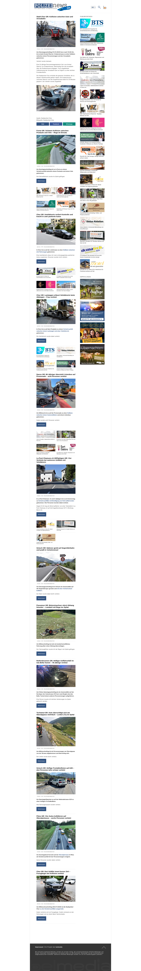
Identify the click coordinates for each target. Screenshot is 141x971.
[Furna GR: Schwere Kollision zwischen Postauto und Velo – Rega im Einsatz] (55, 149)
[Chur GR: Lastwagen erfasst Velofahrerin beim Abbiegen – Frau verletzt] (55, 311)
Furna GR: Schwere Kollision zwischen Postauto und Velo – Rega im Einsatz (52, 131)
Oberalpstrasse (64, 855)
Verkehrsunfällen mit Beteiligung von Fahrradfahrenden (56, 501)
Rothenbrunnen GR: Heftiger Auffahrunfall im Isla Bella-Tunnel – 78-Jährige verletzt (55, 662)
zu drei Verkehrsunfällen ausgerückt (51, 909)
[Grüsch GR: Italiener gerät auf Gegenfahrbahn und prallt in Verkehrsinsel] (55, 567)
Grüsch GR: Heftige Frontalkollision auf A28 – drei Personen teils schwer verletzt (55, 769)
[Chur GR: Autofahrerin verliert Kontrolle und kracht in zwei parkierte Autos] (55, 232)
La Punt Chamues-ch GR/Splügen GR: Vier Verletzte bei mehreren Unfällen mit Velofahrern (53, 460)
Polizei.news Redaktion (49, 49)
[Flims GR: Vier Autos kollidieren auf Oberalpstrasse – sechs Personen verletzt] (55, 835)
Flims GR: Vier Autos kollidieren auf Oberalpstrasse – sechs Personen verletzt (53, 817)
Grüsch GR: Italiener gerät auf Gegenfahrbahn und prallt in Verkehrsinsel (55, 549)
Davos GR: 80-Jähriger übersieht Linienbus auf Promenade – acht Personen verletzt (55, 375)
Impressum (39, 947)
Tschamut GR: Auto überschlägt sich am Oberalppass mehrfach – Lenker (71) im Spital (55, 714)
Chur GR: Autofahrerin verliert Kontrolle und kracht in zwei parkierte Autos (54, 215)
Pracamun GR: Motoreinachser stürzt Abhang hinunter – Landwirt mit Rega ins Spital (55, 606)
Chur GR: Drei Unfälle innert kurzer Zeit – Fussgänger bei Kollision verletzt (53, 872)
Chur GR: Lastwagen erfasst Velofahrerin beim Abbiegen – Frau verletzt (55, 296)
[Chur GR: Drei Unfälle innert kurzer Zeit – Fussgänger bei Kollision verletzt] (55, 889)
